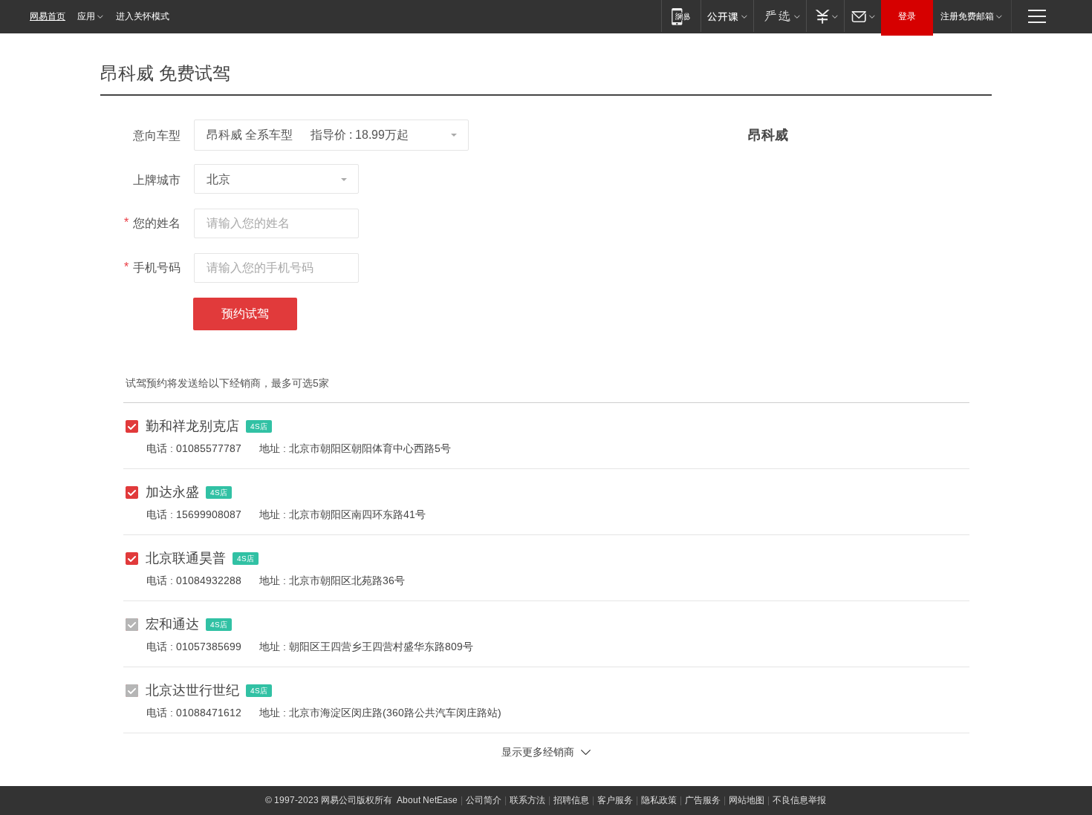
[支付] (825, 16)
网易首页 (47, 16)
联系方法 (527, 800)
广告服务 (703, 800)
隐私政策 (659, 800)
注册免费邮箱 (967, 16)
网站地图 (746, 800)
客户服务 (615, 800)
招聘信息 (571, 800)
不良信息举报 (799, 800)
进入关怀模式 (142, 16)
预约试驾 (245, 313)
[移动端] (681, 16)
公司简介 (483, 800)
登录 (907, 16)
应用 (86, 16)
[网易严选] (779, 16)
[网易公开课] (727, 16)
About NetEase (427, 800)
